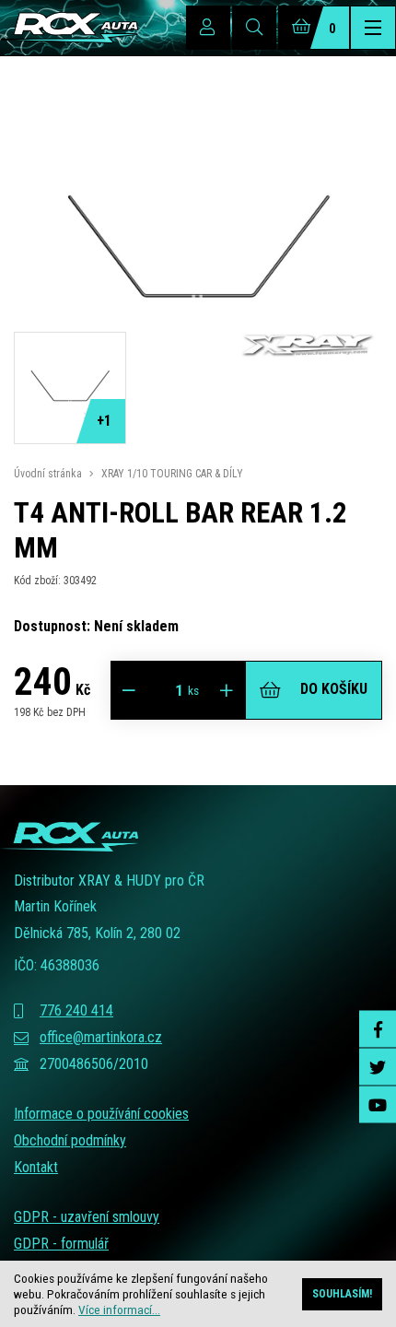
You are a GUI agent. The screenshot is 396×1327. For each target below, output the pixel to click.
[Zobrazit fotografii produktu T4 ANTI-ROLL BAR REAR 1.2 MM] (198, 432)
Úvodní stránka (48, 473)
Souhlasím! (342, 1293)
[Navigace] (373, 28)
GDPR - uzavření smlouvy (86, 1217)
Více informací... (119, 1309)
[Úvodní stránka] (69, 27)
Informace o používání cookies (101, 1113)
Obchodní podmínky (70, 1140)
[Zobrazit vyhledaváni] (254, 28)
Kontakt (36, 1167)
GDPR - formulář (61, 1243)
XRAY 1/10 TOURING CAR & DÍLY (172, 473)
